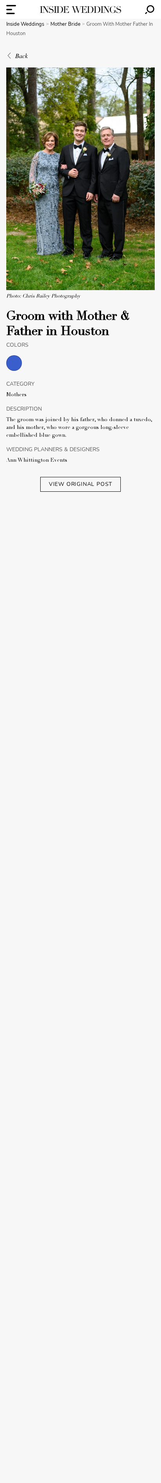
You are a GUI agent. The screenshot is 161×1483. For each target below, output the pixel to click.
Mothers (16, 395)
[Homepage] (80, 9)
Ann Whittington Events (36, 460)
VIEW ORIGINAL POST (80, 484)
